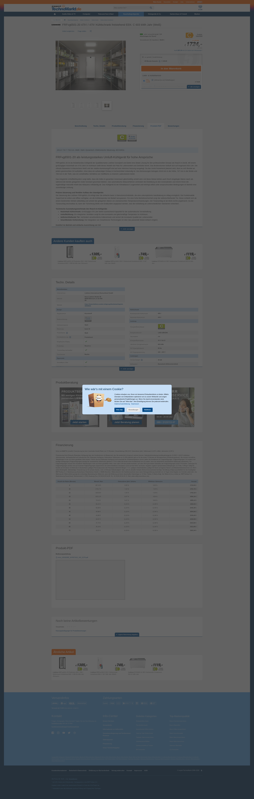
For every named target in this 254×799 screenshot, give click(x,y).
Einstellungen (133, 410)
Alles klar (119, 410)
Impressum (135, 404)
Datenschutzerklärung (122, 404)
